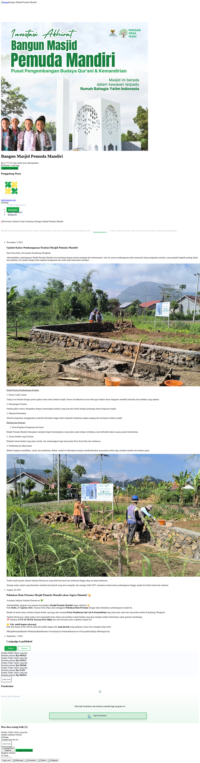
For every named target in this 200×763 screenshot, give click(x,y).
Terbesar (24, 648)
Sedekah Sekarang (9, 168)
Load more (6, 679)
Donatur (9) (12, 215)
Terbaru (11, 648)
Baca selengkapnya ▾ (100, 232)
